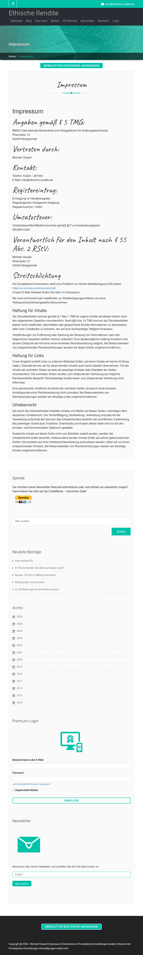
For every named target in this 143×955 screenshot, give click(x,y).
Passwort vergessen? (39, 784)
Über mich (41, 21)
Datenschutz (70, 944)
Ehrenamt (103, 21)
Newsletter (87, 21)
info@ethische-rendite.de (119, 4)
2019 (19, 666)
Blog (29, 21)
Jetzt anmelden (20, 784)
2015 (19, 695)
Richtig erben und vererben (30, 582)
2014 (19, 702)
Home (12, 56)
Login (115, 21)
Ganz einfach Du (24, 560)
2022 (19, 645)
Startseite (16, 21)
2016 (19, 688)
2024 (19, 631)
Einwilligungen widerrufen (54, 948)
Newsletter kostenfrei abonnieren (71, 65)
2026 (19, 616)
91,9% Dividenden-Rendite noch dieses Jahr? (39, 568)
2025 (19, 623)
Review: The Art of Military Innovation (35, 575)
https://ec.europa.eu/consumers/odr (33, 288)
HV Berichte (70, 21)
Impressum (54, 944)
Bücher (55, 21)
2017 (19, 681)
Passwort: (18, 772)
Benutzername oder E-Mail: (28, 759)
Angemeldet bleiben (26, 790)
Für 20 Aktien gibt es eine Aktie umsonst (37, 589)
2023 (19, 638)
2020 (19, 659)
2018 (19, 674)
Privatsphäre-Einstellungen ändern (97, 944)
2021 (19, 652)
